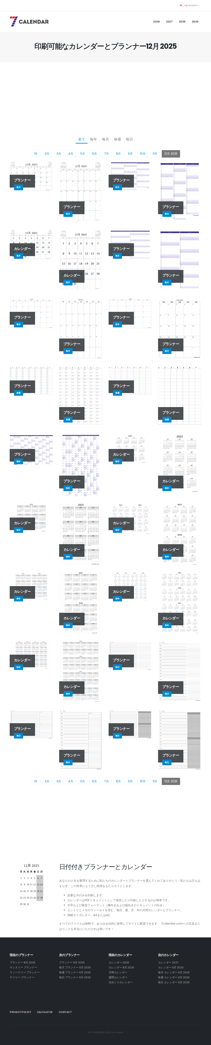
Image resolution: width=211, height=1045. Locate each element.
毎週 (117, 139)
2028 (182, 22)
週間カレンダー (118, 977)
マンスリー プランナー (23, 967)
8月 (118, 154)
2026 (156, 22)
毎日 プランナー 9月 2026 (75, 977)
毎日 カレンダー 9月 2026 (174, 982)
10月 (142, 154)
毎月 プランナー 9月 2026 (75, 967)
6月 (94, 154)
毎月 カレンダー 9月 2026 (174, 972)
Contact (65, 1012)
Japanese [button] (190, 5)
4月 (70, 154)
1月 (36, 154)
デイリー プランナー (22, 977)
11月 (155, 154)
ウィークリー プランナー (25, 972)
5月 (82, 154)
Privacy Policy (20, 1012)
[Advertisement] (105, 98)
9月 (130, 154)
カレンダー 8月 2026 (121, 967)
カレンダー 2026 (119, 962)
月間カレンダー (118, 972)
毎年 (93, 139)
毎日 (129, 139)
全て (81, 139)
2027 (169, 22)
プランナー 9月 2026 (72, 962)
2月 (47, 154)
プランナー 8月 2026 (22, 962)
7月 (106, 154)
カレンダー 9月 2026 (171, 967)
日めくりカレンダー (121, 982)
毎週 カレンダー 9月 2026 (174, 977)
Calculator (45, 1012)
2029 (195, 22)
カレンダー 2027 (168, 962)
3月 (58, 154)
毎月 (105, 139)
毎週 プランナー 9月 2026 (75, 972)
